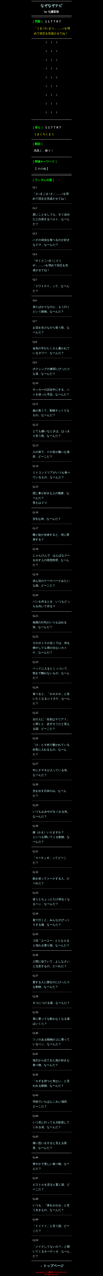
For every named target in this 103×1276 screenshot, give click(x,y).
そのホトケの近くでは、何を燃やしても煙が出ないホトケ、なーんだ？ (51, 647)
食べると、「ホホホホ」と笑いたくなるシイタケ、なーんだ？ (51, 698)
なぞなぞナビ (51, 5)
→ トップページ (51, 1266)
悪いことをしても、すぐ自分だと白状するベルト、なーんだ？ (51, 219)
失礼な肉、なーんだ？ (47, 518)
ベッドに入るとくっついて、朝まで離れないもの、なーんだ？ (51, 673)
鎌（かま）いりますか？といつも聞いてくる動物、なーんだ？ (51, 837)
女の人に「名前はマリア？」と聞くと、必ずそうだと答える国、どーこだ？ (51, 724)
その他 (41, 168)
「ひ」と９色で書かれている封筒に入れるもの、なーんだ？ (51, 749)
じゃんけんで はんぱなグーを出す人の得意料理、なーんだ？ (51, 560)
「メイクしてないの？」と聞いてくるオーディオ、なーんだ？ (51, 1251)
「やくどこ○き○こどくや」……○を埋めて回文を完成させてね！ (50, 265)
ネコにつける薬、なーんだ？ (51, 1002)
